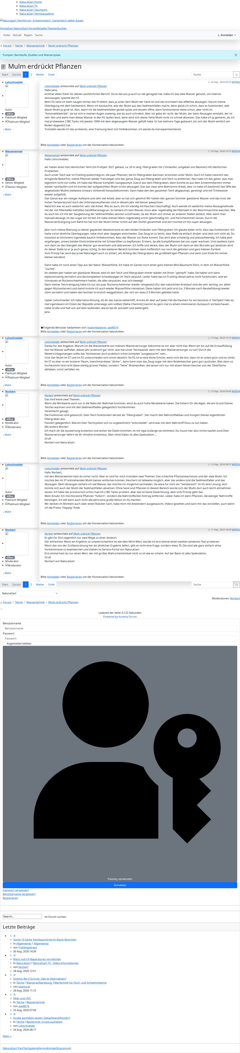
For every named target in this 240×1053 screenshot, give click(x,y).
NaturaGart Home (30, 2)
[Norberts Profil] (17, 405)
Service (42, 1048)
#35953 (236, 464)
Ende (51, 74)
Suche (39, 35)
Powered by (110, 616)
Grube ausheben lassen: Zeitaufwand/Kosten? (41, 1018)
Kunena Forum (128, 616)
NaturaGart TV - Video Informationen (56, 963)
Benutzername (12, 623)
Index (6, 35)
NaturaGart (23, 963)
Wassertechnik (35, 1002)
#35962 (236, 82)
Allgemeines (23, 943)
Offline (10, 113)
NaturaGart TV (28, 6)
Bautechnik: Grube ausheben (44, 1022)
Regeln (28, 35)
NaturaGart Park (13, 1048)
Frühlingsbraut (27, 947)
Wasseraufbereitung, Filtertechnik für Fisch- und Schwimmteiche (66, 982)
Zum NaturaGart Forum (22, 28)
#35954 (236, 391)
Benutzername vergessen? (19, 894)
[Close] (236, 55)
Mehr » (7, 1036)
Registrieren (74, 145)
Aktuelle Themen (47, 28)
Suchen (62, 28)
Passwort (8, 633)
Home (4, 28)
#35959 (236, 151)
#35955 (236, 337)
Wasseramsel (13, 151)
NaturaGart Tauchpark (33, 10)
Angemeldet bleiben (19, 643)
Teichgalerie (30, 1048)
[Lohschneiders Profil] (17, 95)
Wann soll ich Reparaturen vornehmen (37, 959)
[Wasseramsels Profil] (17, 165)
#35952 (236, 529)
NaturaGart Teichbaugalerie (36, 13)
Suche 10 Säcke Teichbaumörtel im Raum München (44, 939)
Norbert (10, 391)
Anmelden (53, 145)
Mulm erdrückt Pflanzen (93, 86)
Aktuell (17, 35)
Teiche (20, 982)
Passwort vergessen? (16, 890)
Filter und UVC (22, 998)
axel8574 (112, 327)
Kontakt (52, 1048)
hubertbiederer (97, 327)
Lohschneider (14, 82)
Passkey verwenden (120, 879)
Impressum (64, 1048)
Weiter (40, 74)
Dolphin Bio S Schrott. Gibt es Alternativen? (39, 979)
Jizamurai (24, 986)
